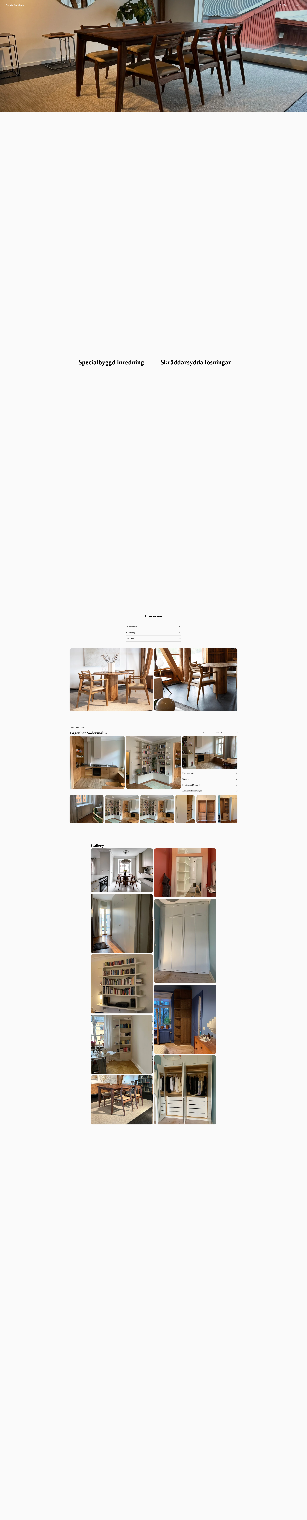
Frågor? (220, 732)
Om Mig (283, 5)
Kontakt (298, 5)
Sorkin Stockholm (15, 5)
